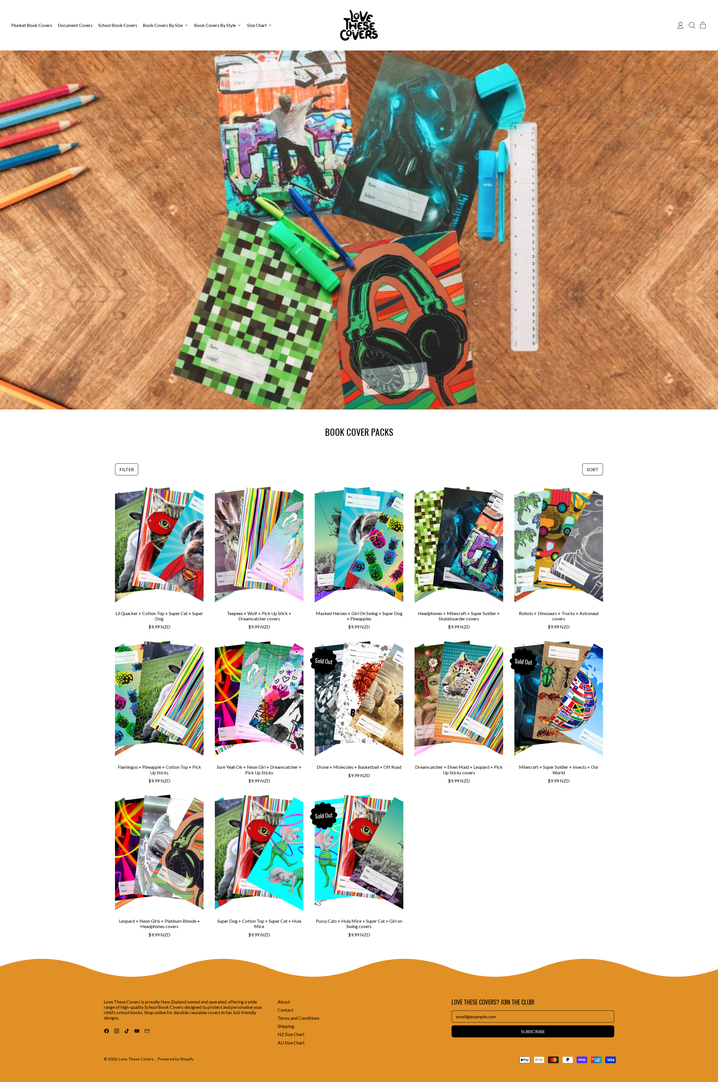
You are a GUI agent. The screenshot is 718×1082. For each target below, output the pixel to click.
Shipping (286, 1026)
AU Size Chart (291, 1042)
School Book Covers (117, 25)
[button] (692, 25)
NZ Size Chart (291, 1034)
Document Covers (75, 25)
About (284, 1001)
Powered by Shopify (176, 1058)
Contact (285, 1009)
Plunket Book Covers (31, 25)
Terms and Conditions (298, 1018)
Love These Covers (136, 1058)
